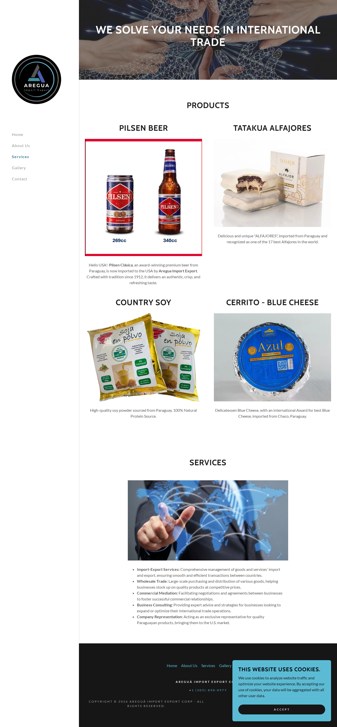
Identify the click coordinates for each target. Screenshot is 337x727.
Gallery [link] (19, 167)
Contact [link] (19, 178)
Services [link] (20, 156)
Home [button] (172, 665)
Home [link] (17, 134)
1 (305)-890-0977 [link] (209, 690)
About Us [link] (21, 145)
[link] (36, 78)
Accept (282, 709)
